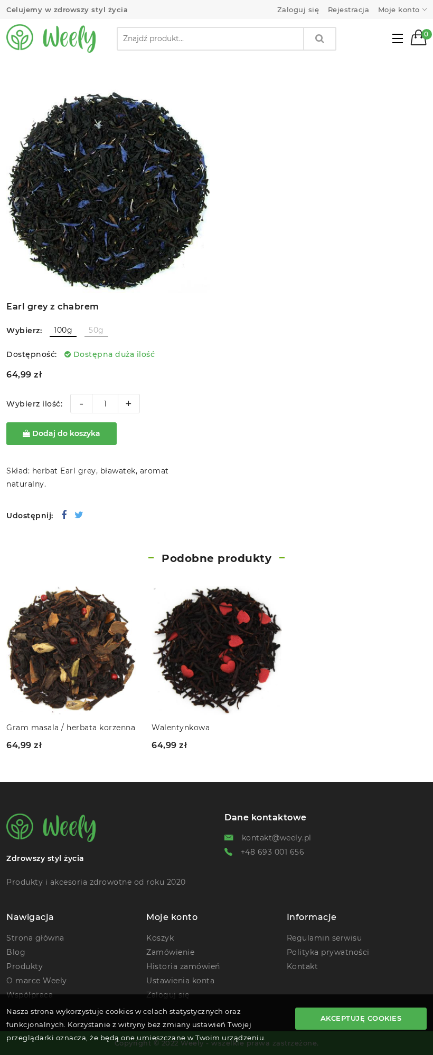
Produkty (24, 966)
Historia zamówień (183, 966)
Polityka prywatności (328, 952)
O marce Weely (36, 980)
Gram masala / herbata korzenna (70, 727)
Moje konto (399, 9)
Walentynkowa (181, 727)
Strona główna (35, 938)
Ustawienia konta (180, 980)
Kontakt (302, 966)
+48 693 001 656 (273, 852)
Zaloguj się (298, 9)
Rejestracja (349, 9)
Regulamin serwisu (324, 938)
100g (63, 330)
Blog (15, 952)
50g (96, 330)
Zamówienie (170, 952)
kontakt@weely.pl (277, 838)
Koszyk (160, 938)
